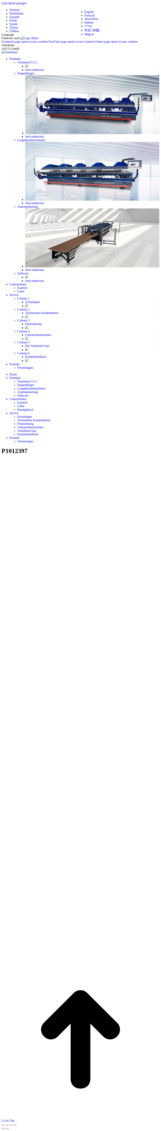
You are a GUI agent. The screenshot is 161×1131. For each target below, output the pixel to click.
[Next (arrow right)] (7, 1128)
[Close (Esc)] (3, 1125)
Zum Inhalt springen (14, 3)
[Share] (7, 1125)
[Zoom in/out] (14, 1125)
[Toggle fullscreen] (11, 1125)
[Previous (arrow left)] (3, 1128)
